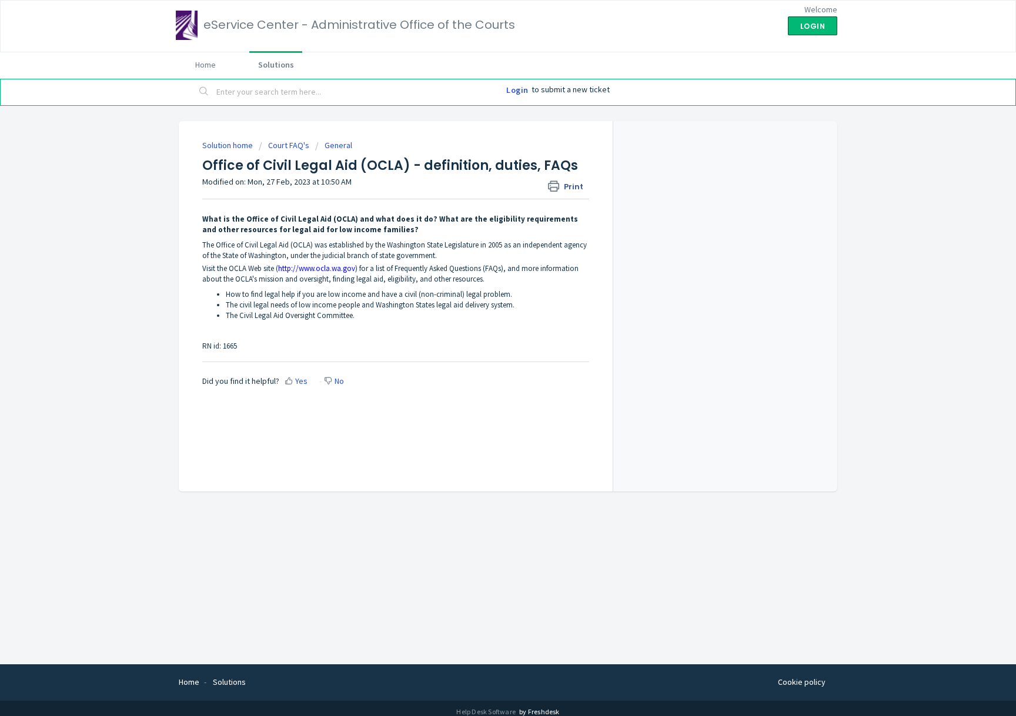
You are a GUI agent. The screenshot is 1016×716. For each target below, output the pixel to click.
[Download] (486, 204)
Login (517, 90)
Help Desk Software (486, 711)
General (338, 145)
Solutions (276, 64)
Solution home (228, 145)
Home (205, 64)
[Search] (204, 92)
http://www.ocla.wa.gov (316, 268)
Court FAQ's (288, 145)
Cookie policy (801, 682)
